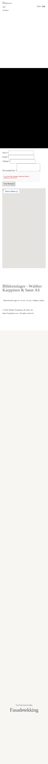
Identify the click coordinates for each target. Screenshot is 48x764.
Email (5, 157)
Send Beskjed (8, 184)
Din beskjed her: (9, 171)
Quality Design (26, 300)
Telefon (6, 161)
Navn (5, 153)
